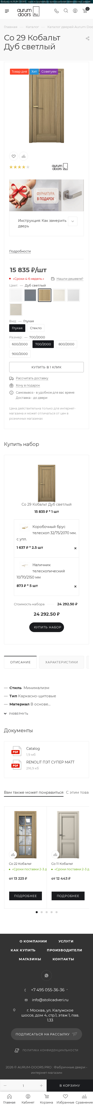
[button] (36, 912)
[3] (19, 167)
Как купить (23, 950)
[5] (28, 167)
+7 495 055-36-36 (47, 990)
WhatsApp (46, 975)
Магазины (30, 959)
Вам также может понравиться (33, 792)
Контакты (63, 959)
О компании (33, 941)
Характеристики (61, 662)
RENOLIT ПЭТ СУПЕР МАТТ (50, 762)
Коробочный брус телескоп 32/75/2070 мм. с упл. (46, 532)
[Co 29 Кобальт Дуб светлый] (46, 106)
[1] (11, 167)
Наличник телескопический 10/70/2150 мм (41, 571)
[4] (23, 167)
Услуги (66, 941)
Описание (20, 662)
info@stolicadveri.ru (50, 999)
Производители (64, 950)
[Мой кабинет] (75, 11)
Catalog (33, 748)
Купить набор (48, 627)
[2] (15, 167)
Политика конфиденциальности (51, 1050)
